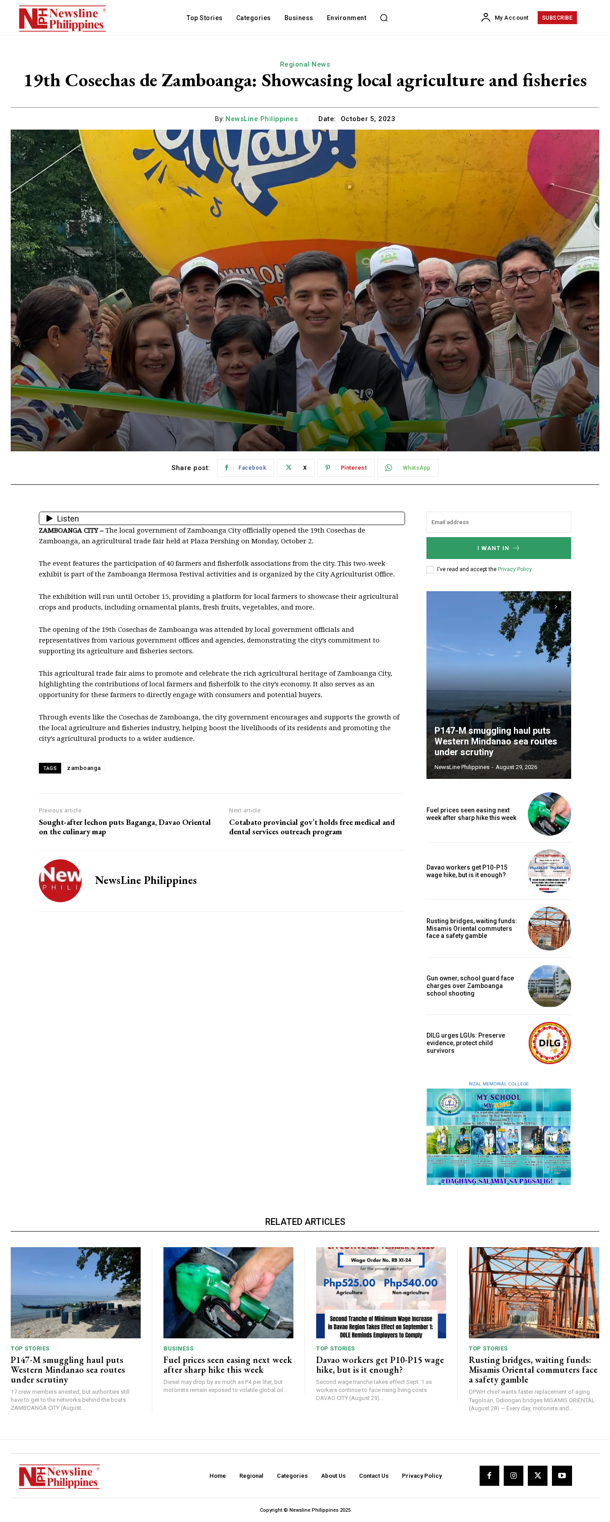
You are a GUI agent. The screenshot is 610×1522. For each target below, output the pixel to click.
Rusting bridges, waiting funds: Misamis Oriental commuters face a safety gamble (471, 928)
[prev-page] (539, 607)
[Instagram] (513, 1475)
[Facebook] (489, 1475)
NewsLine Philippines (262, 119)
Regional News (305, 64)
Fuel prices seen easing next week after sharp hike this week (471, 814)
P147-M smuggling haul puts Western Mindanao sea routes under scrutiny (496, 741)
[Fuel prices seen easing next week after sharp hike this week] (549, 814)
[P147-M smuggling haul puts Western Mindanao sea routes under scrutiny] (498, 685)
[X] (537, 1475)
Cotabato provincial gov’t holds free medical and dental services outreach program (312, 827)
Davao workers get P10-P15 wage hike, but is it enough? (466, 871)
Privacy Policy (514, 569)
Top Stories (30, 1348)
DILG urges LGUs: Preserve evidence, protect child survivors (465, 1043)
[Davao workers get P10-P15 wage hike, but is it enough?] (549, 871)
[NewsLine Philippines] (60, 880)
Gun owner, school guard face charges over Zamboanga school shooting (470, 986)
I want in (493, 548)
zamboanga (84, 768)
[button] (383, 17)
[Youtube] (562, 1475)
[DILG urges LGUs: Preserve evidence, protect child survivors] (549, 1043)
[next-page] (555, 607)
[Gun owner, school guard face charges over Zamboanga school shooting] (549, 986)
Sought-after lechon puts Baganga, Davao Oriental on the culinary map (125, 827)
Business (178, 1348)
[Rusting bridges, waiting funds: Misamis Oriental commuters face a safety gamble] (549, 928)
